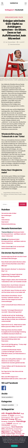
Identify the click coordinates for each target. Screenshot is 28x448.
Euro (19, 419)
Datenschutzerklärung (8, 224)
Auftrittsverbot (15, 192)
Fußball (9, 423)
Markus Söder (15, 430)
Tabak (3, 436)
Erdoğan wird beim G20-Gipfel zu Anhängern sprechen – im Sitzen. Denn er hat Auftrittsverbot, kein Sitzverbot (14, 29)
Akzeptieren (14, 445)
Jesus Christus (9, 428)
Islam (3, 428)
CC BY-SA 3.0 (21, 80)
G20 (20, 192)
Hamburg (5, 194)
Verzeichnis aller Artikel (8, 213)
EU (16, 419)
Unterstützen (5, 219)
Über (2, 217)
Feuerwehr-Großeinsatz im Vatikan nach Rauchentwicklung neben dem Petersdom (13, 339)
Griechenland (5, 425)
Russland (18, 433)
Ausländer (4, 415)
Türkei (5, 196)
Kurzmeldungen (6, 215)
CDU (12, 417)
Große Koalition (14, 425)
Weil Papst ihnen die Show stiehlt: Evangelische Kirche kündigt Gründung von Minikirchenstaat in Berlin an (13, 331)
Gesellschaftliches (11, 17)
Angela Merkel (7, 192)
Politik (21, 17)
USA (22, 435)
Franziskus (3, 423)
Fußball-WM (15, 423)
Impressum (5, 222)
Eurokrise (4, 421)
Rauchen (17, 432)
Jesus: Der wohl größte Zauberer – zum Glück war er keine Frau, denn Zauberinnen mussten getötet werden (13, 360)
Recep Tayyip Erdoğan (20, 194)
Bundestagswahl (5, 417)
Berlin (12, 415)
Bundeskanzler (18, 415)
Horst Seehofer (17, 427)
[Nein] (26, 442)
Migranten (5, 432)
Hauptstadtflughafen (6, 427)
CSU (21, 417)
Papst (12, 432)
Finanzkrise (11, 421)
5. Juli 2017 (21, 42)
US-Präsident (15, 436)
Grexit (20, 423)
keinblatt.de (14, 3)
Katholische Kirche (6, 430)
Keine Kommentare (15, 44)
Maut (21, 430)
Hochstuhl (11, 194)
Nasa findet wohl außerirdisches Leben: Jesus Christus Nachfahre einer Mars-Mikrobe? (13, 263)
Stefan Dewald (6, 246)
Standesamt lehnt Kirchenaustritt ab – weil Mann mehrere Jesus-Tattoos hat (13, 234)
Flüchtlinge (21, 421)
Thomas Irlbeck (11, 42)
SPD (23, 433)
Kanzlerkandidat (17, 428)
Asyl (22, 413)
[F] (14, 388)
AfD (3, 413)
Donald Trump (7, 419)
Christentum (17, 417)
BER (8, 415)
